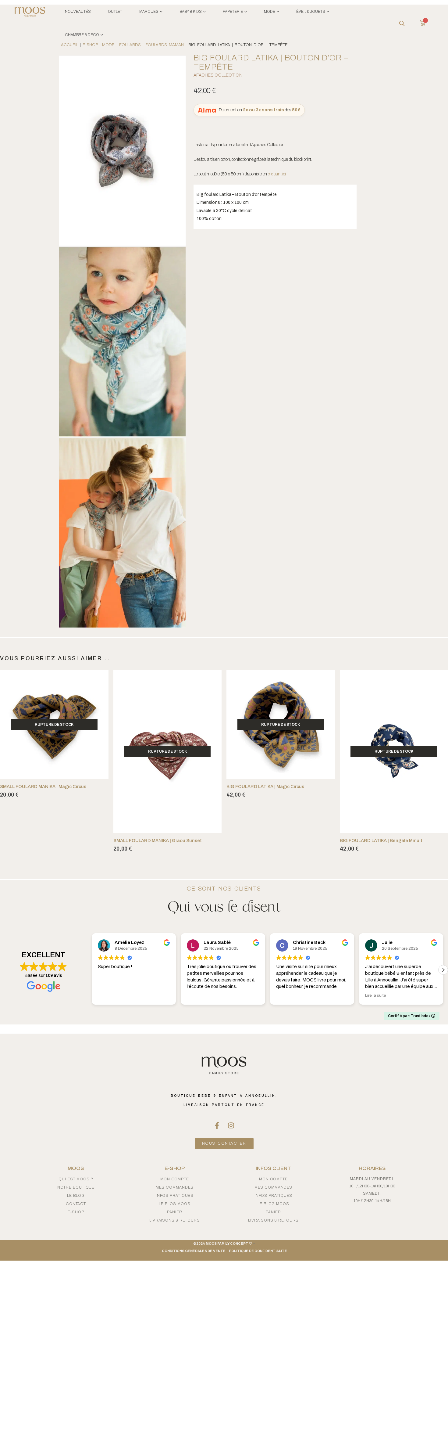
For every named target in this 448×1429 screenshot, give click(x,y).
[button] (91, 969)
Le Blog (75, 1195)
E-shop (76, 1212)
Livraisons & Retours (174, 1220)
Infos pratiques (175, 1195)
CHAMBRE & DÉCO (82, 35)
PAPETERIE (233, 11)
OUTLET (115, 11)
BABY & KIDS (191, 11)
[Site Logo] (30, 13)
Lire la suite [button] (286, 995)
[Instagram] (231, 1125)
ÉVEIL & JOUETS (310, 11)
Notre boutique (76, 1187)
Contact (76, 1204)
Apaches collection (218, 75)
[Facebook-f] (217, 1125)
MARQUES (148, 11)
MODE (269, 11)
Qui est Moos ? (76, 1179)
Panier (174, 1212)
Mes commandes (175, 1187)
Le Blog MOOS (174, 1204)
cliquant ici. (277, 174)
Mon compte (174, 1179)
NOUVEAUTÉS (78, 11)
